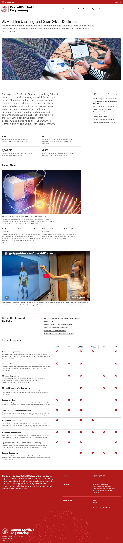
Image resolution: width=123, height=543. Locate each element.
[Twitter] (97, 508)
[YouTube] (106, 508)
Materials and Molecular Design (102, 109)
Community (91, 9)
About (65, 9)
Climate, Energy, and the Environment (104, 99)
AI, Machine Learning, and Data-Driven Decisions (105, 102)
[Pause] (107, 538)
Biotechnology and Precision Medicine (105, 106)
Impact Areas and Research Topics (107, 94)
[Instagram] (100, 508)
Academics (73, 9)
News (94, 500)
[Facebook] (94, 508)
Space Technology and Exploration (103, 119)
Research (81, 9)
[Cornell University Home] (5, 531)
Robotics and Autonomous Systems (104, 122)
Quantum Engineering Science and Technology (103, 113)
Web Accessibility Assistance (102, 486)
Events (95, 502)
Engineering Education (100, 116)
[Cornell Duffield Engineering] (65, 531)
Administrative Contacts (100, 484)
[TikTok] (109, 508)
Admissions (100, 9)
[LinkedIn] (103, 508)
